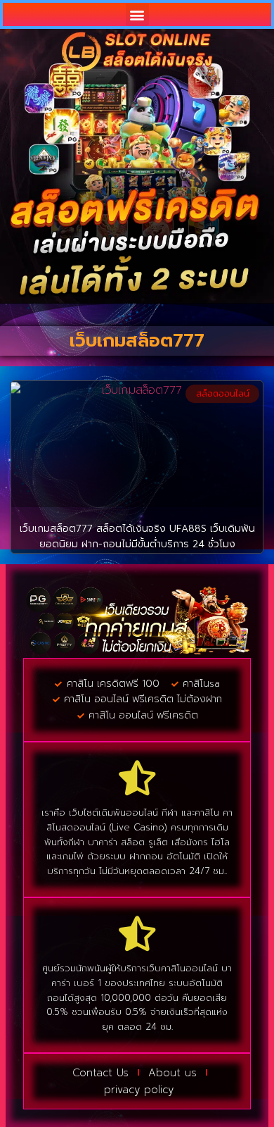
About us (172, 1073)
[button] (137, 14)
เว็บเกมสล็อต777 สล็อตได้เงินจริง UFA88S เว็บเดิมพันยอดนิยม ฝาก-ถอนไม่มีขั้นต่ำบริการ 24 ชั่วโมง (137, 536)
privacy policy (139, 1089)
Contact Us (100, 1073)
